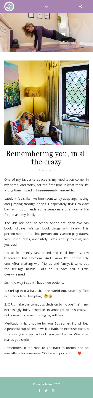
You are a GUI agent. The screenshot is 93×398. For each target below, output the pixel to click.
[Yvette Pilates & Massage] (9, 6)
